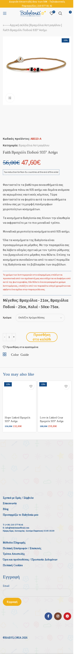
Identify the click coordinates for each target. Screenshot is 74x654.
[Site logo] (33, 13)
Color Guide (20, 354)
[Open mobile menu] (5, 13)
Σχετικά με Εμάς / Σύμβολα (18, 497)
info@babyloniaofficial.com (17, 528)
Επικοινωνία (10, 503)
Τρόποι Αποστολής (14, 553)
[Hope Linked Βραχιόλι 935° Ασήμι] (19, 397)
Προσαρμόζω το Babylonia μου (20, 514)
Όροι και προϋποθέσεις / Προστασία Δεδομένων (30, 559)
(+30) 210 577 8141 (14, 524)
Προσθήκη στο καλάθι (42, 337)
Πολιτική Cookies (13, 565)
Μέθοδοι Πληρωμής (14, 542)
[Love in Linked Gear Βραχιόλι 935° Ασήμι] (54, 397)
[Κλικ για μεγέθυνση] (10, 98)
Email (6, 585)
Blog (6, 509)
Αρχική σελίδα (19, 25)
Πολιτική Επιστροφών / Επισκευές (22, 548)
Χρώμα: (7, 318)
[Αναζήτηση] (60, 13)
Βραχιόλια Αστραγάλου (45, 25)
